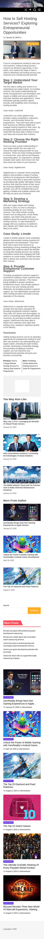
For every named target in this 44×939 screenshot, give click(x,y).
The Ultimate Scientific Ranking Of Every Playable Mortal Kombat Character (21, 868)
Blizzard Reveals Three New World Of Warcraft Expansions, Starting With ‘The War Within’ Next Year (21, 909)
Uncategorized (8, 697)
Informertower (22, 3)
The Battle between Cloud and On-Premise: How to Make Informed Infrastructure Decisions (21, 487)
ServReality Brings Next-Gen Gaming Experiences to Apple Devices (18, 703)
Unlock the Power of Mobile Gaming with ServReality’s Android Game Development (21, 556)
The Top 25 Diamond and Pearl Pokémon (21, 587)
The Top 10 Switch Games (17, 826)
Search (6, 605)
